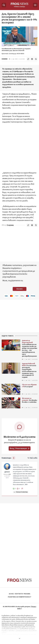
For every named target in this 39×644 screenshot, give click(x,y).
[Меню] (35, 5)
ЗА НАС (11, 594)
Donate (20, 289)
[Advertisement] (19, 149)
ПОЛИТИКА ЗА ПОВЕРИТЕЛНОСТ (19, 597)
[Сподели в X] (35, 59)
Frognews (10, 225)
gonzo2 (7, 472)
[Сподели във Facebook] (32, 59)
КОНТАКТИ (19, 594)
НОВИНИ (4, 59)
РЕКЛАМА (27, 594)
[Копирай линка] (28, 59)
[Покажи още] (19, 638)
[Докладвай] (22, 488)
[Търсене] (4, 5)
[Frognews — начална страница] (19, 580)
